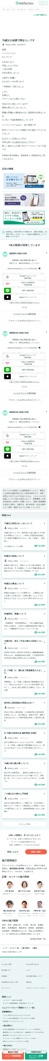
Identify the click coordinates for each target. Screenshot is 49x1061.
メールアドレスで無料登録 (24, 314)
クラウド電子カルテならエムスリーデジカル (16, 1015)
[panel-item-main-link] (24, 535)
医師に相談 (36, 852)
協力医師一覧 (6, 970)
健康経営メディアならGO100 (34, 1032)
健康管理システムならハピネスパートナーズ (16, 1035)
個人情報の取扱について (33, 976)
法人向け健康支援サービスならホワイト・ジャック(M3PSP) (21, 1029)
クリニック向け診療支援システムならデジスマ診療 (19, 1018)
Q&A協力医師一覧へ (38, 939)
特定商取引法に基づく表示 (10, 982)
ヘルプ (28, 970)
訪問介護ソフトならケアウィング (13, 1021)
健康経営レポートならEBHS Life (13, 1032)
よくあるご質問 (6, 964)
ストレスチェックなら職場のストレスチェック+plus (19, 1038)
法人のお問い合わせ (32, 964)
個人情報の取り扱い (27, 260)
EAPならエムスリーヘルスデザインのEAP (16, 1041)
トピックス (6, 1000)
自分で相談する (34, 234)
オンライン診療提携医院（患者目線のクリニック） (19, 1003)
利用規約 (15, 260)
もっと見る (24, 824)
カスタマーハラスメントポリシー (36, 988)
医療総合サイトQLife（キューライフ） (15, 1049)
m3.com (18, 871)
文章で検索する (40, 15)
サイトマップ (6, 988)
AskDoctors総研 (17, 1000)
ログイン (43, 3)
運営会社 (29, 982)
